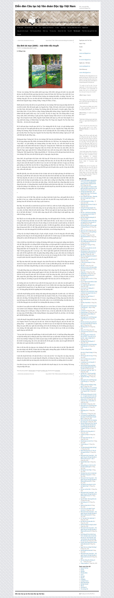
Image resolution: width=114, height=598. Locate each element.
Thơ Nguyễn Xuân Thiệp (86, 470)
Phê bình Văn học (84, 584)
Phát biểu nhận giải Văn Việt (89, 31)
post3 (35, 48)
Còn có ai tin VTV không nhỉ (87, 288)
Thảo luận (63, 27)
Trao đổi (70, 31)
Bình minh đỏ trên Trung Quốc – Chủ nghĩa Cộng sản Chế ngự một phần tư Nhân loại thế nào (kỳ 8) (89, 479)
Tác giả (19, 34)
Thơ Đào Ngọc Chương (86, 244)
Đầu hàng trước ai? (85, 326)
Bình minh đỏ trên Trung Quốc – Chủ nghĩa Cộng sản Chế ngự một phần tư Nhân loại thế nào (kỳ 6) (89, 513)
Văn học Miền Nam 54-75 (74, 27)
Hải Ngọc (83, 576)
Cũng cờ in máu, (88, 400)
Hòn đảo (82, 265)
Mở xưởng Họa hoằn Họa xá (87, 275)
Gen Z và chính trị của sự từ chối (88, 359)
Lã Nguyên (83, 579)
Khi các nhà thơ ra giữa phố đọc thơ (88, 259)
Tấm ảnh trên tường (85, 376)
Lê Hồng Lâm (44, 370)
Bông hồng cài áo (84, 410)
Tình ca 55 (83, 330)
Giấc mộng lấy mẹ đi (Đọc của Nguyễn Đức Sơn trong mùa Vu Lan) (89, 222)
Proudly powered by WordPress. (88, 593)
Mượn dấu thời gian (85, 582)
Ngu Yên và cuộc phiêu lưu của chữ (88, 248)
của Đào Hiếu (85, 489)
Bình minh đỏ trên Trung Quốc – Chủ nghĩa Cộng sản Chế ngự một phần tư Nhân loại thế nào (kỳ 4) (89, 555)
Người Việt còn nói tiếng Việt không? (88, 547)
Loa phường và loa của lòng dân (87, 362)
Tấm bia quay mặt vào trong (86, 355)
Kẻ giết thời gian (84, 312)
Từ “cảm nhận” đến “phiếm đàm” (88, 518)
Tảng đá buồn (83, 273)
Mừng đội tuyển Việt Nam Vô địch (88, 204)
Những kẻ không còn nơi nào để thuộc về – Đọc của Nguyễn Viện (89, 389)
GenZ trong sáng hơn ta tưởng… (87, 201)
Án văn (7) (83, 235)
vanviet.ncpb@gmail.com (84, 66)
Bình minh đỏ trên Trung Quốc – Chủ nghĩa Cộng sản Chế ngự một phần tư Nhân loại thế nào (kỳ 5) (89, 529)
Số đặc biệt (20, 27)
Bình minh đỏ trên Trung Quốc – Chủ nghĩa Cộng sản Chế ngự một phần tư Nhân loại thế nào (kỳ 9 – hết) (89, 457)
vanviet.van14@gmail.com (84, 53)
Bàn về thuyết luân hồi (85, 299)
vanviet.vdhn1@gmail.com (85, 72)
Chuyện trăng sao (84, 444)
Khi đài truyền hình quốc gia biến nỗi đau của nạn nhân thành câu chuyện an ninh (89, 323)
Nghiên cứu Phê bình (48, 27)
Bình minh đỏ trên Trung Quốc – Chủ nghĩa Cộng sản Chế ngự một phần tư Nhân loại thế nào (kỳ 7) (89, 494)
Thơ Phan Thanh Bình (85, 302)
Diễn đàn (83, 571)
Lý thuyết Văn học (85, 581)
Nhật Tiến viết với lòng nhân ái (87, 431)
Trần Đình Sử (84, 587)
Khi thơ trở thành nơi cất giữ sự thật (88, 524)
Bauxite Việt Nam (84, 568)
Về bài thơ (87, 331)
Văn (36, 27)
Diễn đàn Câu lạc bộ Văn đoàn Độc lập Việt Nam (45, 6)
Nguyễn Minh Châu (85, 462)
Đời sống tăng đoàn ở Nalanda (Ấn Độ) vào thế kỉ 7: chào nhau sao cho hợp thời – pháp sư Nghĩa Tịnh (88, 336)
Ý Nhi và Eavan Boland (86, 262)
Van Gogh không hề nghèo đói (87, 285)
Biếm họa (45, 31)
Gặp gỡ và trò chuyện (22, 31)
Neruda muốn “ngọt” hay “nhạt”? (88, 370)
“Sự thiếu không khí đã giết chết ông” (89, 447)
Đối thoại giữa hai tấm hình (86, 550)
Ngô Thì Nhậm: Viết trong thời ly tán (88, 499)
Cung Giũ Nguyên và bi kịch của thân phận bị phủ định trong (89, 188)
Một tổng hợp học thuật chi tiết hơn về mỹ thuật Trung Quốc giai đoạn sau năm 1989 (89, 253)
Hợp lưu (82, 577)
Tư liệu (57, 27)
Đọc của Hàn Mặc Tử (87, 521)
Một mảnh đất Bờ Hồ (85, 236)
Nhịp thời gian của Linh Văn (87, 441)
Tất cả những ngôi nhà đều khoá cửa (88, 241)
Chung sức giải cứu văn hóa (87, 278)
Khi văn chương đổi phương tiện (87, 217)
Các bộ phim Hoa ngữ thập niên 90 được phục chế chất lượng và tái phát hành (88, 417)
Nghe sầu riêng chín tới (85, 505)
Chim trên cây (84, 413)
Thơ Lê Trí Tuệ (84, 230)
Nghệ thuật (85, 27)
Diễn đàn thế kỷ (84, 573)
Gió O (82, 574)
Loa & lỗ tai (83, 310)
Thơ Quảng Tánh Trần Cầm (87, 437)
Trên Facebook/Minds (35, 31)
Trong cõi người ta (85, 563)
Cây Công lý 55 (84, 240)
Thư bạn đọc (53, 31)
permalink (57, 370)
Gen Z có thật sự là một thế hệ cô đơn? (89, 281)
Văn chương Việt (84, 589)
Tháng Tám (83, 272)
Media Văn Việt (62, 31)
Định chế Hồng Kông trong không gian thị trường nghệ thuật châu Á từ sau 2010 (88, 367)
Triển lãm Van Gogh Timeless (87, 296)
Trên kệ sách (76, 31)
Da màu (82, 569)
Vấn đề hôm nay (29, 27)
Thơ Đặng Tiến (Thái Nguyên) (87, 341)
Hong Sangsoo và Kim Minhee (87, 314)
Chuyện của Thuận (85, 434)
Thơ (40, 27)
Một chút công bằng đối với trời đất (88, 256)
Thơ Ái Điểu (83, 404)
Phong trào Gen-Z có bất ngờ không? (88, 231)
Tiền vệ (82, 585)
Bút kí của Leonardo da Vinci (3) (25, 40)
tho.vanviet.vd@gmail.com (85, 59)
